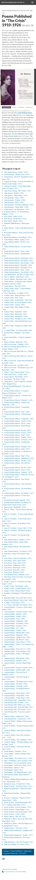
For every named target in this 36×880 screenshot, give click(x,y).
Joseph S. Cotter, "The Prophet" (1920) (16, 586)
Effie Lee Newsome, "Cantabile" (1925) (16, 344)
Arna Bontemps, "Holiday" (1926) (14, 200)
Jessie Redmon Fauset (25, 113)
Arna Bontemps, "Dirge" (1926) (14, 198)
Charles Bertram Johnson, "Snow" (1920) (16, 270)
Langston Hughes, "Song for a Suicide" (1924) (18, 667)
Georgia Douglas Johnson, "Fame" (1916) (17, 435)
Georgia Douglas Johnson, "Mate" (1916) (16, 456)
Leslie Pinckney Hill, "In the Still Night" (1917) (18, 707)
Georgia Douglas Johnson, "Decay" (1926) (17, 423)
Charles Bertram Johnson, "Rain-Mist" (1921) (18, 267)
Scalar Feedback (22, 871)
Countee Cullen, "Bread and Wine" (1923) (17, 295)
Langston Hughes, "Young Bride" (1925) (16, 695)
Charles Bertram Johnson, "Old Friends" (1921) (18, 258)
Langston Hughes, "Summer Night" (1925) (17, 670)
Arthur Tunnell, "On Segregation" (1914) (16, 209)
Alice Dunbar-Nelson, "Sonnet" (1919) (16, 172)
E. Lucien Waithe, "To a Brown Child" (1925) (18, 330)
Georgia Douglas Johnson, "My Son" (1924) (17, 467)
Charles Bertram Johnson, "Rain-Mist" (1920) (18, 265)
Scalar (11, 871)
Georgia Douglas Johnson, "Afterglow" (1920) (18, 400)
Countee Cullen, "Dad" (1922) (13, 298)
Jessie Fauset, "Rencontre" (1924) (14, 570)
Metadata (14, 869)
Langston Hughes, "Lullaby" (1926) (15, 630)
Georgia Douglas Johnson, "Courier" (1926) (17, 421)
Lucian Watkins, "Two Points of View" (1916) (18, 758)
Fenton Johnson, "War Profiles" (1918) (16, 377)
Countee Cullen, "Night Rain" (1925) (15, 312)
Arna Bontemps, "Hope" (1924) (14, 202)
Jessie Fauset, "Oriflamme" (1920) (14, 565)
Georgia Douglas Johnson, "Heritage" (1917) (18, 447)
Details (14, 107)
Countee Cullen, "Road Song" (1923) (15, 314)
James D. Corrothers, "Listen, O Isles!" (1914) (18, 528)
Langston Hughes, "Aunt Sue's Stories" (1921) (18, 612)
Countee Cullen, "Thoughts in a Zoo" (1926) (17, 319)
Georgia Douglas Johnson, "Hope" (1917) (17, 449)
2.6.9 (15, 871)
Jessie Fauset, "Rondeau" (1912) (14, 572)
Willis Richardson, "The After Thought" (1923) (18, 842)
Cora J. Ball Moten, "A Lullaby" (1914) (16, 293)
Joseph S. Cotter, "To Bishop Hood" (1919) (17, 588)
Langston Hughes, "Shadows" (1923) (15, 661)
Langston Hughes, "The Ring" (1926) (15, 684)
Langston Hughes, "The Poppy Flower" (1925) (18, 681)
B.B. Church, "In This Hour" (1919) (15, 219)
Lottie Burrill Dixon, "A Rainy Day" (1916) (17, 719)
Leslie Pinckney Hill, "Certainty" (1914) (16, 702)
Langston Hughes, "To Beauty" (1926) (16, 686)
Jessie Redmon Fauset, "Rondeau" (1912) (16, 574)
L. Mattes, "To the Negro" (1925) (14, 602)
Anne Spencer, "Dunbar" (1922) (14, 193)
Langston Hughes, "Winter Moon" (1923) (17, 693)
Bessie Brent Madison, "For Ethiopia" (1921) (18, 237)
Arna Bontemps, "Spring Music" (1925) (16, 207)
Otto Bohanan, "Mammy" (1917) (14, 768)
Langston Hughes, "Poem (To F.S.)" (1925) (17, 649)
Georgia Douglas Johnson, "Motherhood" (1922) (19, 458)
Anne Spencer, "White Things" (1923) (15, 195)
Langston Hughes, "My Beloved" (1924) (16, 640)
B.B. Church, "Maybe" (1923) (13, 221)
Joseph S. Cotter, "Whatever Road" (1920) (17, 591)
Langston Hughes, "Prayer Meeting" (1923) (17, 651)
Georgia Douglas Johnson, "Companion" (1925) (19, 419)
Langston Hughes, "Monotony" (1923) (16, 635)
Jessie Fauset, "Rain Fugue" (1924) (14, 567)
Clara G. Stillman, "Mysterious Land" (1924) (17, 279)
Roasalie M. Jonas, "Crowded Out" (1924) (17, 784)
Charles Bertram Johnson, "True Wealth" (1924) (18, 272)
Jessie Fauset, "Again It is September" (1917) (17, 558)
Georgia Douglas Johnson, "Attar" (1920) (16, 412)
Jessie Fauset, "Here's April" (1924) (15, 560)
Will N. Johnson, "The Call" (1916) (15, 816)
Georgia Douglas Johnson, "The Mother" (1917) (19, 493)
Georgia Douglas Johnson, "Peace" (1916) (17, 470)
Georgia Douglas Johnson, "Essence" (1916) (17, 433)
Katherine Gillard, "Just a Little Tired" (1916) (18, 598)
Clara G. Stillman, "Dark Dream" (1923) (16, 277)
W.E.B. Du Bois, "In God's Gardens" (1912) (17, 807)
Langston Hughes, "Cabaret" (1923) (15, 616)
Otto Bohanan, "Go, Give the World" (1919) (17, 763)
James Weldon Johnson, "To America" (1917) (18, 551)
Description (6, 107)
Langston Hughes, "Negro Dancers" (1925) (17, 642)
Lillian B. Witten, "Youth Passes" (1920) (16, 716)
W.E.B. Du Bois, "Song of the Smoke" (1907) (18, 812)
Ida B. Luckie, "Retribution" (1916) (15, 507)
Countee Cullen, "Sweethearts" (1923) (15, 316)
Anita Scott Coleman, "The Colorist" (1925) (17, 191)
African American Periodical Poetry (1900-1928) (17, 10)
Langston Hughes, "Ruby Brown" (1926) (16, 658)
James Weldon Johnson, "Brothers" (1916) (17, 540)
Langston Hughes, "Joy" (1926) (13, 628)
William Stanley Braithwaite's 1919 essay (16, 136)
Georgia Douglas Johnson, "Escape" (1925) (17, 430)
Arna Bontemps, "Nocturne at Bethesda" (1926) (18, 205)
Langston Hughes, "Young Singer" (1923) (17, 698)
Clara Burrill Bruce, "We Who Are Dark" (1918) (19, 274)
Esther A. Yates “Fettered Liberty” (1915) (16, 372)
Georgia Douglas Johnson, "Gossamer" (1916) (18, 440)
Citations (21, 107)
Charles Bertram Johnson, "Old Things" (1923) (18, 260)
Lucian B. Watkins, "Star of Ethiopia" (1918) (17, 740)
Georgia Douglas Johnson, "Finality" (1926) (17, 437)
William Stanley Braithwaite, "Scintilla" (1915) (18, 835)
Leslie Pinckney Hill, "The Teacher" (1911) (17, 709)
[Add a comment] (4, 859)
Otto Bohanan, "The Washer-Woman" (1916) (17, 772)
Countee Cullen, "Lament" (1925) (14, 305)
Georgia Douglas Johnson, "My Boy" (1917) (17, 460)
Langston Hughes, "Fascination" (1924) (16, 623)
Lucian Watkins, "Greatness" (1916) (15, 751)
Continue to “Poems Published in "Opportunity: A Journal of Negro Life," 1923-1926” (17, 852)
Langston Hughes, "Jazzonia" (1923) (15, 626)
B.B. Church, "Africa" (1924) (13, 216)
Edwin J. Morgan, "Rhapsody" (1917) (15, 342)
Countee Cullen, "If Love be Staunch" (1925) (18, 302)
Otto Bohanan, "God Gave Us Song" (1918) (17, 765)
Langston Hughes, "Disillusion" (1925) (16, 621)
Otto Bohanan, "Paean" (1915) (13, 770)
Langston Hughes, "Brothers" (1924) (15, 614)
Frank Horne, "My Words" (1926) (14, 379)
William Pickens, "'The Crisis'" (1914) (15, 828)
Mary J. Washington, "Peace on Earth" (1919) (18, 761)
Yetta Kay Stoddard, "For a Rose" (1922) (16, 844)
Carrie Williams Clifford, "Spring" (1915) (16, 240)
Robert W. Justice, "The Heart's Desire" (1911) (18, 786)
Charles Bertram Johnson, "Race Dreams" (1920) (19, 263)
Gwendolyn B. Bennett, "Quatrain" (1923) (17, 500)
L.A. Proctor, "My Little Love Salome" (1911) (18, 605)
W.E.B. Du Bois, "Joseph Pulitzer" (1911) (17, 809)
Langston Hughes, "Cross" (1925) (14, 619)
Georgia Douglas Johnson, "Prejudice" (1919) (18, 472)
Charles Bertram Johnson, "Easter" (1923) (17, 251)
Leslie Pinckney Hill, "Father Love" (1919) (17, 705)
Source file (29, 107)
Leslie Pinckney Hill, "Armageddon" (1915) (17, 700)
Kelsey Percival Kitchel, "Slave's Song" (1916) (18, 600)
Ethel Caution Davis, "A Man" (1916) (15, 374)
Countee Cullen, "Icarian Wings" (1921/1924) (18, 300)
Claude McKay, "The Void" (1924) (15, 286)
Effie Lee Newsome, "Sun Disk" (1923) (16, 365)
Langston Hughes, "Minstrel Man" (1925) (17, 633)
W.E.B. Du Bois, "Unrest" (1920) (14, 814)
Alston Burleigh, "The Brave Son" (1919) (16, 174)
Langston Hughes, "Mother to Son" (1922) (17, 637)
